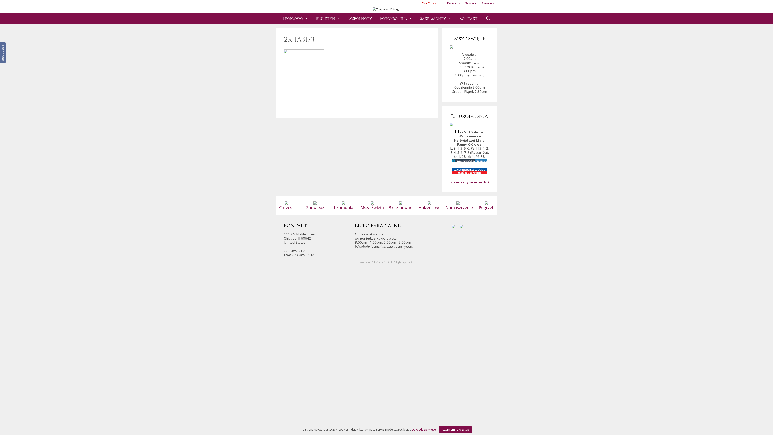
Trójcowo (292, 18)
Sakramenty (433, 18)
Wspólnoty (360, 18)
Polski (470, 3)
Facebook (3, 53)
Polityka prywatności (403, 262)
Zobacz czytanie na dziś (469, 182)
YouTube (429, 3)
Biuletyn (325, 18)
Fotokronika (393, 18)
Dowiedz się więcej (424, 429)
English (488, 3)
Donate (453, 3)
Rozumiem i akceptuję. (455, 429)
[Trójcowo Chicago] (387, 9)
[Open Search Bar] (488, 18)
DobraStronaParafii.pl (382, 262)
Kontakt (468, 18)
